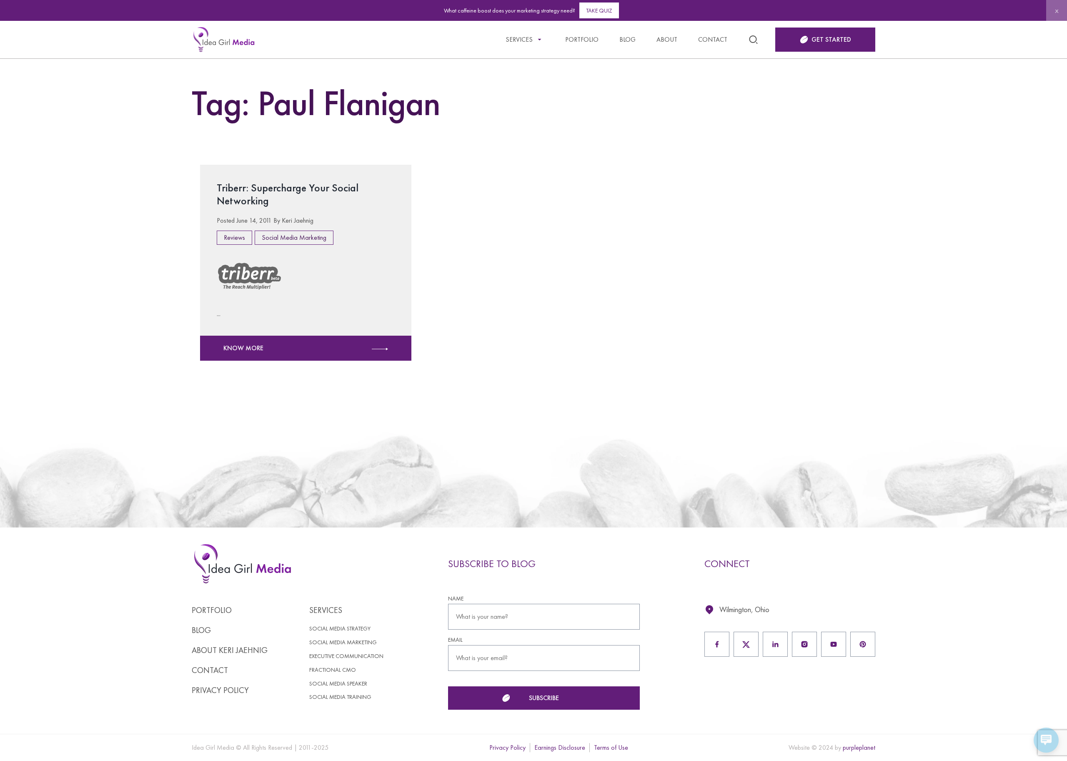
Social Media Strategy (340, 628)
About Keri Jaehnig (230, 650)
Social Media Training (340, 697)
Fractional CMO (332, 669)
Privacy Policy (220, 690)
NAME (455, 598)
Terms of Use (611, 747)
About (666, 39)
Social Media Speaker (338, 683)
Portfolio (582, 39)
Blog (627, 39)
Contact (712, 39)
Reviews (234, 237)
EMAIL (455, 639)
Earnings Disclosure (559, 747)
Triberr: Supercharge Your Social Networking (287, 194)
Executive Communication (346, 656)
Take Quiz (599, 10)
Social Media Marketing (294, 237)
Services (519, 39)
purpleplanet (859, 747)
